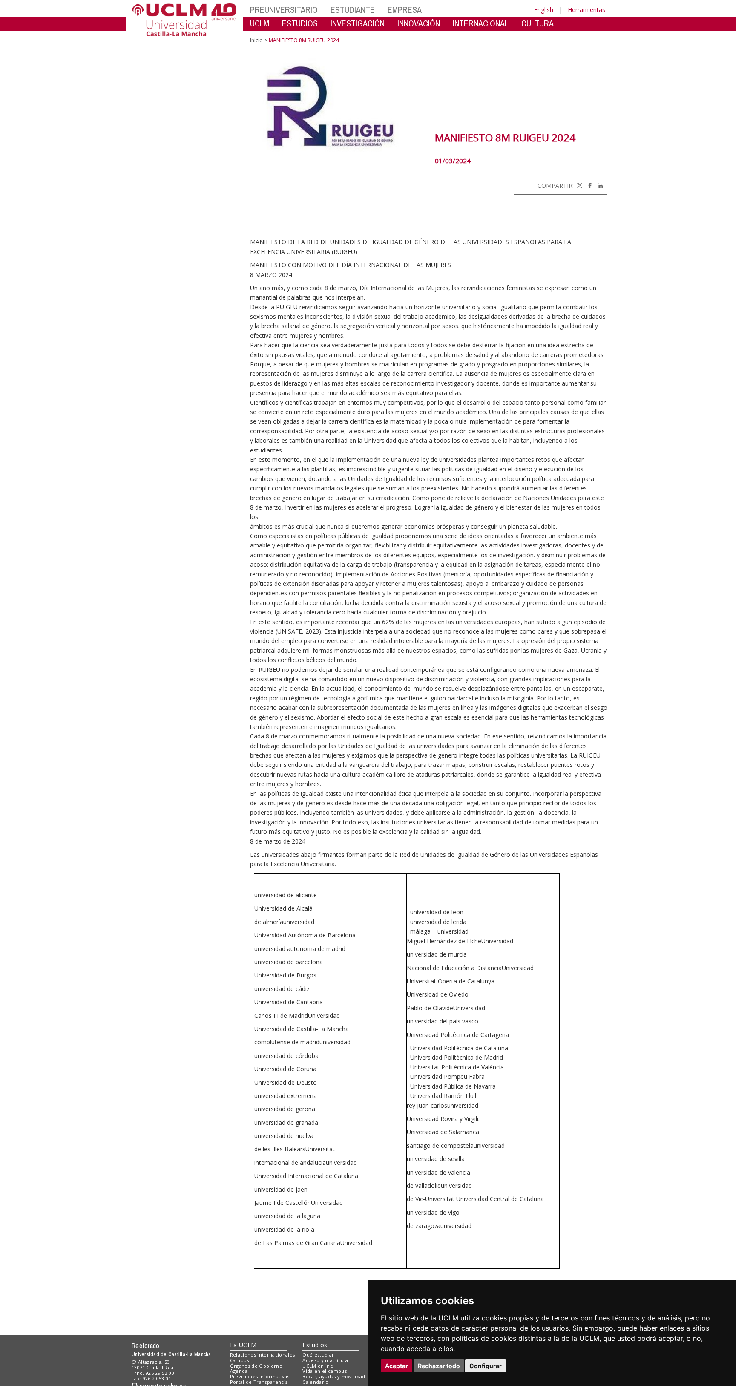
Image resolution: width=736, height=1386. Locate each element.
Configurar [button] (485, 1365)
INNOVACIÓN (418, 23)
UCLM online (317, 1366)
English (543, 10)
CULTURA (537, 23)
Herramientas (586, 10)
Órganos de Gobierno (256, 1366)
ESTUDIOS (300, 23)
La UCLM (243, 1345)
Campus (239, 1360)
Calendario (315, 1382)
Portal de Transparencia (259, 1382)
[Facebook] (588, 186)
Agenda (239, 1371)
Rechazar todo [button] (439, 1365)
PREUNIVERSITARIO (284, 9)
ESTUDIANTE (353, 9)
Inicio (256, 40)
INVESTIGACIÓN (358, 23)
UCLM (259, 23)
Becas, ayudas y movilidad (333, 1376)
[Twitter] (578, 186)
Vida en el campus (324, 1371)
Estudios (314, 1345)
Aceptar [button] (396, 1365)
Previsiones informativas (260, 1376)
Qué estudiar (318, 1354)
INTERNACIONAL (481, 23)
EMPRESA (405, 9)
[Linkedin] (598, 186)
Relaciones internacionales (262, 1354)
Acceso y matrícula (325, 1360)
